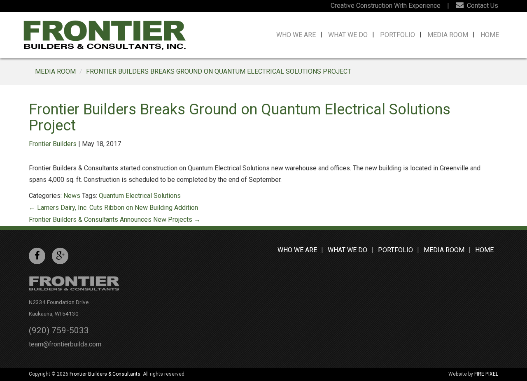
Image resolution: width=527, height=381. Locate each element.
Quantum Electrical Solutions (140, 196)
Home (489, 35)
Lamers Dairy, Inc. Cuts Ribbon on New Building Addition (113, 207)
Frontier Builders (53, 144)
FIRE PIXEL (486, 374)
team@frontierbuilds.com (65, 344)
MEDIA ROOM (55, 71)
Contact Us (481, 5)
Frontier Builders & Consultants (105, 374)
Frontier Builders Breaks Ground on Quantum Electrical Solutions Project (218, 71)
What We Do (348, 35)
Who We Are (296, 35)
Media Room (447, 35)
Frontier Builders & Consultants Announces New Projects (115, 219)
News (71, 196)
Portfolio (397, 35)
